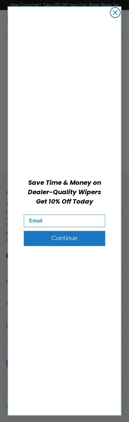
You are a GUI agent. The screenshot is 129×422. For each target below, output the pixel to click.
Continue (64, 238)
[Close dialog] (115, 13)
